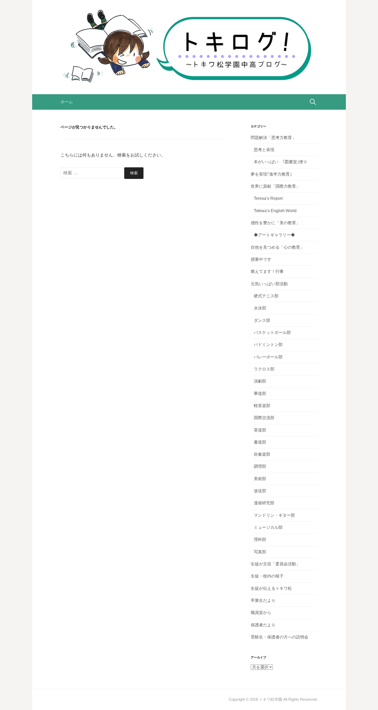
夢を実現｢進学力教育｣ (271, 174)
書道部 (260, 442)
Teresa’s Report (268, 198)
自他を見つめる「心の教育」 (277, 247)
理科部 (260, 539)
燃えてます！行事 (267, 271)
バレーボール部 (268, 357)
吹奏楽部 (262, 454)
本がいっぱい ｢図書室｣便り (280, 162)
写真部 (260, 552)
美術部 (260, 479)
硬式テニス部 (266, 296)
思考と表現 (264, 150)
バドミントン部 (268, 344)
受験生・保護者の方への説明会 (279, 637)
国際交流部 (264, 417)
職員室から (261, 612)
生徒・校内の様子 (267, 576)
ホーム (66, 102)
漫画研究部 (264, 503)
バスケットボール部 (272, 332)
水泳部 (260, 308)
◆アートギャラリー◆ (274, 235)
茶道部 (260, 430)
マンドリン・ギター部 (274, 515)
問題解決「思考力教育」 (273, 137)
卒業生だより (263, 600)
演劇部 (260, 381)
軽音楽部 (262, 405)
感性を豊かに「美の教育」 (275, 223)
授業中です (261, 259)
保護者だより (263, 625)
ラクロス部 (264, 369)
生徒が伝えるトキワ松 (271, 588)
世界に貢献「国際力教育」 (275, 186)
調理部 (260, 466)
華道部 (260, 393)
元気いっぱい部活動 (269, 284)
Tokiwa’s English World (275, 211)
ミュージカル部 (268, 527)
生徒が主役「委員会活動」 (275, 564)
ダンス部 (262, 320)
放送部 (260, 491)
